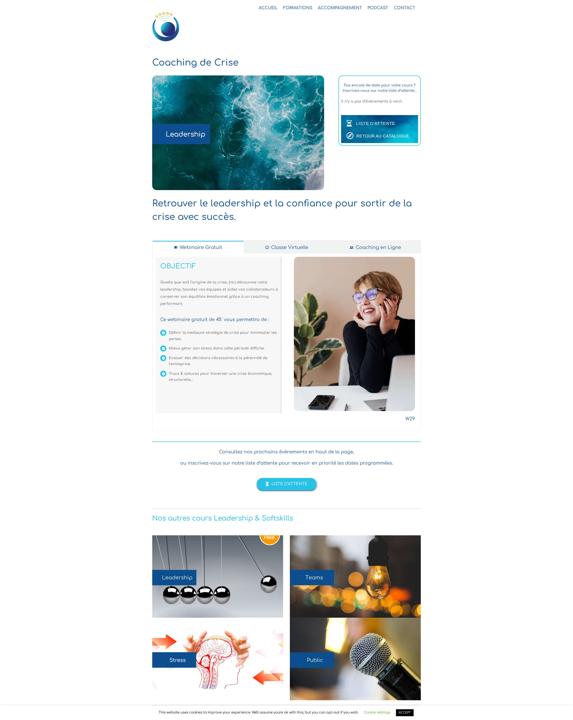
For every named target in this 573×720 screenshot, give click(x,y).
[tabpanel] (286, 341)
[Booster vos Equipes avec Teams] (355, 576)
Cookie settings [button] (377, 712)
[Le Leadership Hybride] (217, 576)
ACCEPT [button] (405, 712)
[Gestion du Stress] (217, 659)
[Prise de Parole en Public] (355, 659)
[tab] (198, 247)
